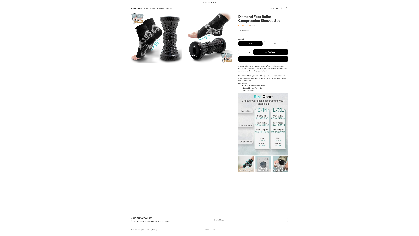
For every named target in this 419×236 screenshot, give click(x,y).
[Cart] (286, 8)
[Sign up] (284, 220)
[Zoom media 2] (207, 37)
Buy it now (263, 59)
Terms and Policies (209, 230)
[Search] (277, 8)
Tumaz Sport (140, 230)
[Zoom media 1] (156, 37)
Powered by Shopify (151, 230)
